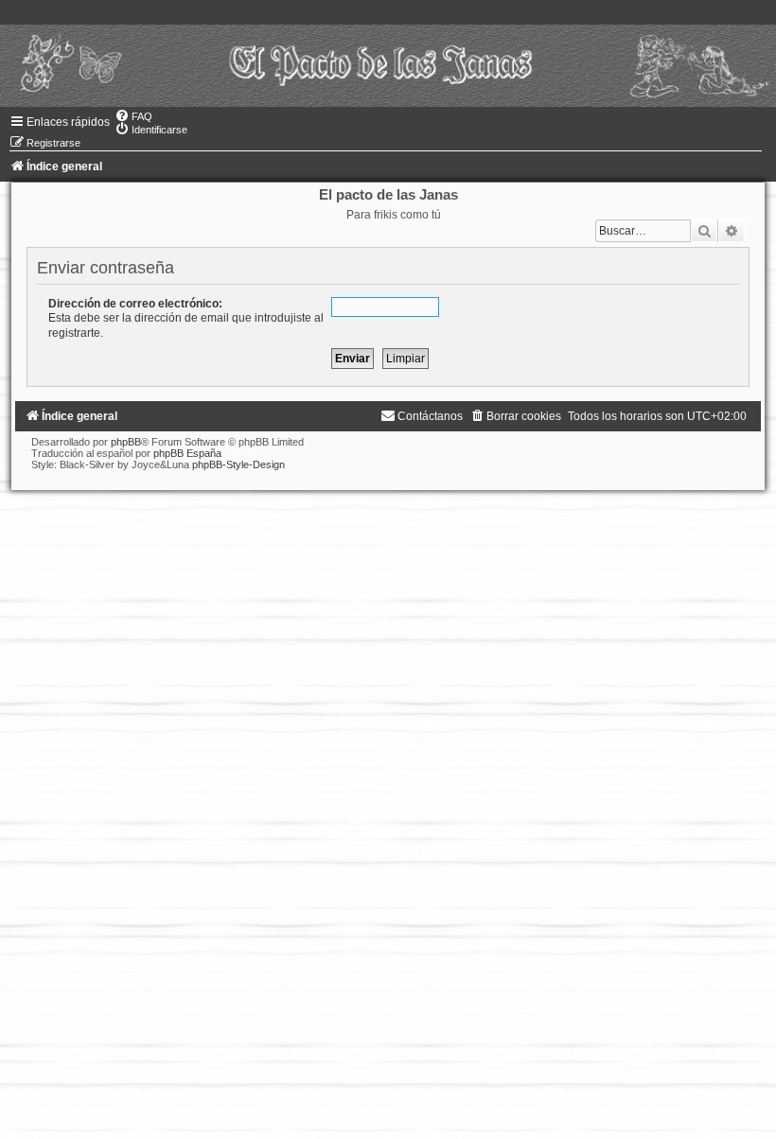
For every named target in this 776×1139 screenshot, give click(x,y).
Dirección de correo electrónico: (135, 303)
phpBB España (187, 453)
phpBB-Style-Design (238, 464)
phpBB (126, 441)
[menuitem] (133, 116)
